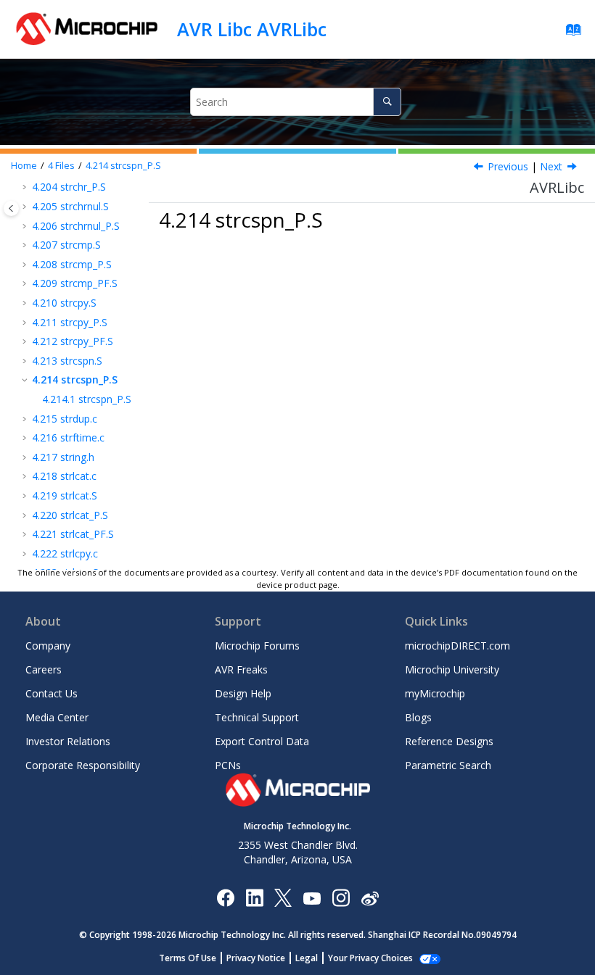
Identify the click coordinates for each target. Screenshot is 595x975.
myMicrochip (435, 693)
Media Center (57, 717)
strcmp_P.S (72, 264)
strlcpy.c (65, 553)
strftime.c (68, 437)
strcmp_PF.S (75, 283)
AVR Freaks (241, 669)
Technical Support (257, 717)
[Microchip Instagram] (341, 897)
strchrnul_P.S (76, 226)
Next (551, 166)
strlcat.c (64, 476)
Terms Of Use (187, 958)
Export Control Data (262, 741)
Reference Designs (449, 741)
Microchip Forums (257, 645)
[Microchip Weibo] (370, 898)
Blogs (418, 717)
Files (61, 165)
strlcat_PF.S (73, 534)
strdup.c (64, 419)
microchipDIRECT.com (457, 645)
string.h (63, 457)
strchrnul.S (70, 206)
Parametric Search (448, 765)
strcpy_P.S (69, 322)
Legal (306, 958)
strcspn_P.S (123, 165)
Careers (43, 669)
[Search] (387, 102)
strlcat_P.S (70, 515)
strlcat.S (64, 495)
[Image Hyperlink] (312, 898)
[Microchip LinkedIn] (254, 897)
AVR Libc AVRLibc (252, 29)
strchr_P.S (69, 187)
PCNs (228, 765)
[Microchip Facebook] (225, 897)
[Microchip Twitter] (283, 897)
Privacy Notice (255, 958)
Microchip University (452, 669)
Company (47, 645)
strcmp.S (66, 245)
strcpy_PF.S (72, 341)
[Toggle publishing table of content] (11, 208)
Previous (508, 166)
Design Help (243, 693)
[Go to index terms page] (569, 33)
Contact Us (51, 693)
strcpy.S (64, 303)
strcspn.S (67, 361)
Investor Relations (67, 741)
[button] (26, 187)
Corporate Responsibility (82, 765)
